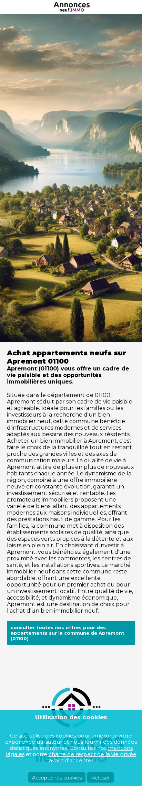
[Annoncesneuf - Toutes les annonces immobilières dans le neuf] (71, 7)
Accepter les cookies (57, 778)
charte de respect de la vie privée (92, 754)
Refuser (100, 778)
